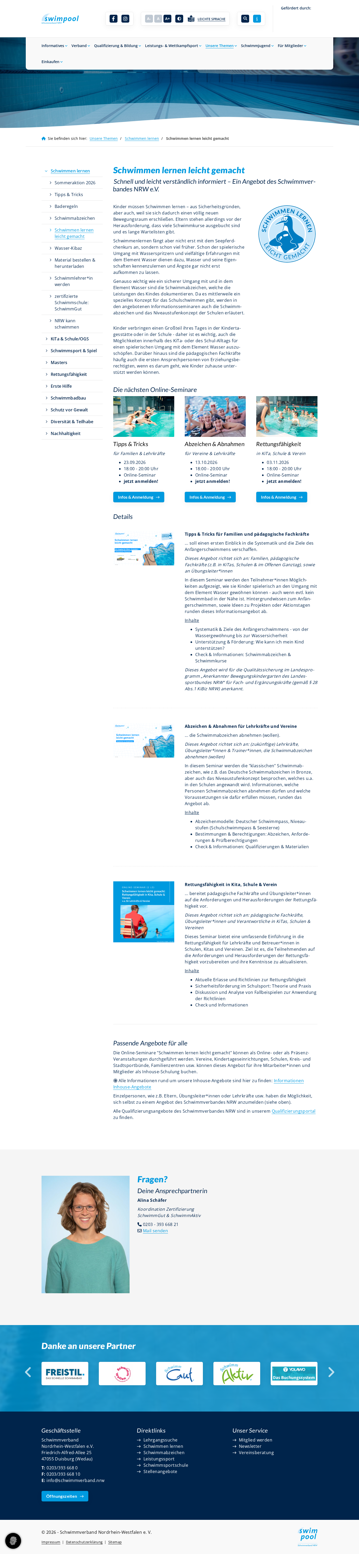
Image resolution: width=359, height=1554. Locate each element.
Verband (79, 45)
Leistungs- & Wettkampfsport (171, 45)
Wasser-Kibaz (68, 248)
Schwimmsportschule (165, 1465)
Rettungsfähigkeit (69, 374)
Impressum (51, 1542)
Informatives (53, 45)
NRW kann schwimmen (67, 324)
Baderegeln (66, 206)
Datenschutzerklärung (84, 1542)
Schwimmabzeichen (75, 218)
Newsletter (250, 1446)
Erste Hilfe (61, 386)
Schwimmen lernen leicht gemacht (74, 233)
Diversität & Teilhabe (72, 422)
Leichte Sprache (211, 19)
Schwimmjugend (255, 45)
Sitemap (115, 1542)
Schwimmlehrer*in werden (74, 281)
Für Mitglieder (290, 45)
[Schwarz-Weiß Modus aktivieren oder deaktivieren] (179, 19)
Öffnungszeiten (61, 1496)
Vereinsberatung (256, 1452)
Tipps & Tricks (69, 194)
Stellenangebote (160, 1471)
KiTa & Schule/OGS (70, 339)
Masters (59, 362)
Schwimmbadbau (68, 398)
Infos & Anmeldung (135, 496)
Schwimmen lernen (142, 138)
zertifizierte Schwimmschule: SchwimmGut (72, 302)
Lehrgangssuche (160, 1440)
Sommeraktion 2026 (75, 183)
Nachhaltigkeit (65, 433)
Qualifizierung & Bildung (116, 45)
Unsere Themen (220, 45)
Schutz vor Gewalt (69, 410)
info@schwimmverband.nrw (75, 1480)
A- (149, 19)
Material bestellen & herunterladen (75, 263)
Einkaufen (50, 61)
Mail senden (155, 1231)
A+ (167, 19)
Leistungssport (159, 1459)
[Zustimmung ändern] (13, 1541)
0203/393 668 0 (62, 1468)
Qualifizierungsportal (294, 1111)
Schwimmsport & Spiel (74, 351)
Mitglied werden (255, 1440)
